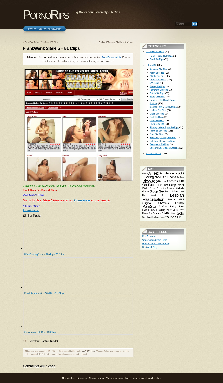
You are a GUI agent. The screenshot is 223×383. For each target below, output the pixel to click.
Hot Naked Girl (153, 195)
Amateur (34, 341)
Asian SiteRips (157, 72)
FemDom (170, 188)
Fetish (180, 188)
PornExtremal (149, 236)
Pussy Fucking (156, 209)
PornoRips (45, 14)
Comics (171, 181)
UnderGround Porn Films (154, 240)
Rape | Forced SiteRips (161, 56)
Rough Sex (147, 213)
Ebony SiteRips (157, 86)
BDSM (158, 177)
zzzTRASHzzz (88, 351)
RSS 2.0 (41, 354)
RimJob (54, 341)
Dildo (145, 188)
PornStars (163, 206)
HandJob (170, 191)
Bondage (162, 181)
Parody (179, 202)
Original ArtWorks (155, 203)
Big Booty (180, 177)
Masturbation (153, 199)
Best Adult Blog (149, 247)
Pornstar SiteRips (158, 130)
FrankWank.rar (31, 210)
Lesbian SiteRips (158, 110)
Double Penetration (158, 188)
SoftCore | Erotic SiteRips (162, 141)
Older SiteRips (157, 113)
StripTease (155, 217)
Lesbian (177, 195)
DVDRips (154, 83)
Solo (180, 213)
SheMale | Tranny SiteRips (163, 137)
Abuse (144, 173)
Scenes (156, 213)
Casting (45, 341)
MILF (181, 199)
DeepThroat (176, 185)
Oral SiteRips (156, 117)
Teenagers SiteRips (159, 144)
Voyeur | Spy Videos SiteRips (164, 148)
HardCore (180, 191)
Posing (172, 206)
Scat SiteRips (156, 134)
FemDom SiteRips (159, 89)
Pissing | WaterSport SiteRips (164, 127)
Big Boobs (169, 177)
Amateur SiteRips (158, 69)
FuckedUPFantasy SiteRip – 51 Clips (115, 42)
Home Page (82, 200)
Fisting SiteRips (157, 96)
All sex (153, 173)
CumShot (162, 185)
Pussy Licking (172, 210)
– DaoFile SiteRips (155, 51)
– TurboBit (151, 65)
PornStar (149, 206)
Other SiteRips (157, 120)
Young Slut (172, 217)
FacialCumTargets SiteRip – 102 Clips (41, 42)
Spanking (146, 217)
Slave (173, 213)
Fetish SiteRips (157, 93)
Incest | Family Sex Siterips (163, 107)
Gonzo (145, 191)
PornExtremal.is (111, 57)
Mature (171, 199)
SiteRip (166, 213)
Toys (162, 217)
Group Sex (156, 191)
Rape (182, 210)
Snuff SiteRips (157, 59)
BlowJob (150, 181)
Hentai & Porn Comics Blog (155, 243)
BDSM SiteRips (157, 76)
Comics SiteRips (158, 79)
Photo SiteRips (157, 124)
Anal (174, 173)
